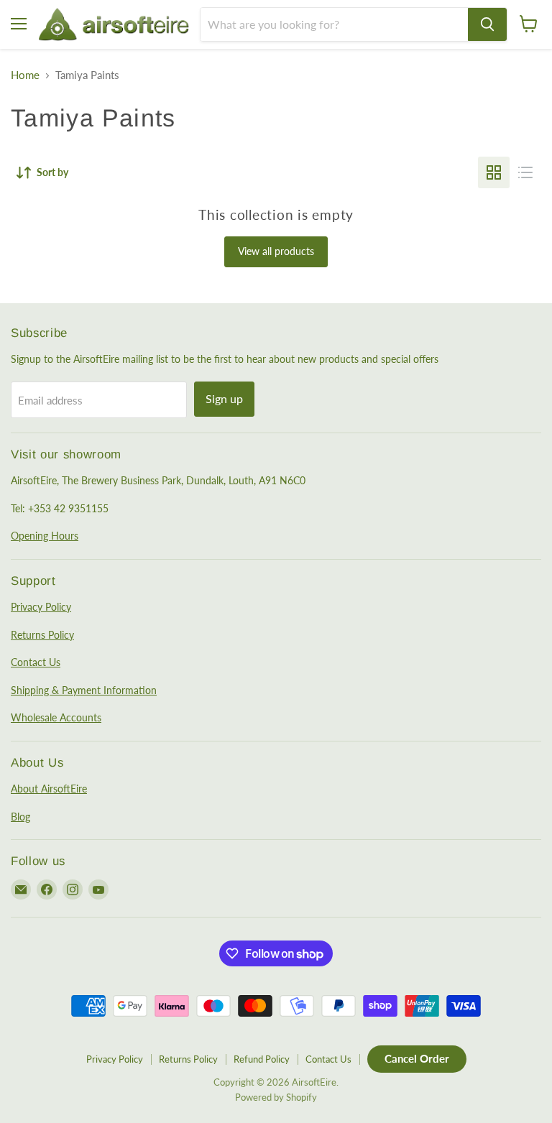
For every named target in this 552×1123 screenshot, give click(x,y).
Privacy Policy (41, 607)
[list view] (525, 172)
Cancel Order (417, 1058)
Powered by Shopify (276, 1097)
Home (25, 75)
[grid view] (494, 172)
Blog (20, 816)
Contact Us (35, 662)
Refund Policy (262, 1059)
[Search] (487, 24)
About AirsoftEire (49, 788)
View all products (276, 251)
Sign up (224, 398)
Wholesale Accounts (56, 717)
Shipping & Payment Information (84, 690)
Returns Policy (42, 635)
